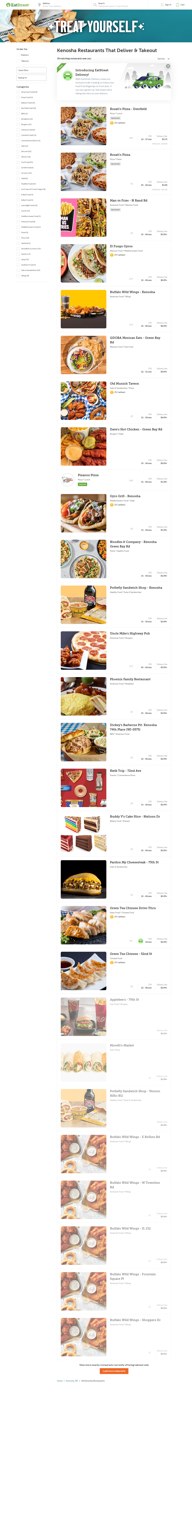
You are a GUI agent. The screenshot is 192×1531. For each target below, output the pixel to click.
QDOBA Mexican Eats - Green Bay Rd (135, 340)
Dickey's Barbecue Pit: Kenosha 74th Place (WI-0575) (133, 727)
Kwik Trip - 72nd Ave (125, 771)
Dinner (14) (25, 157)
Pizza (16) (25, 238)
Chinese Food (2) (28, 130)
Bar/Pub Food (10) (28, 108)
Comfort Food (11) (28, 135)
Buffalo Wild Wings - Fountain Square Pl (133, 1277)
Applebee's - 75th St (124, 999)
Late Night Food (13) (29, 205)
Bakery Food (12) (28, 103)
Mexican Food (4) (28, 221)
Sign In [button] (168, 5)
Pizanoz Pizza (88, 475)
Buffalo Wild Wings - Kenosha (132, 292)
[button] (181, 5)
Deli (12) (24, 146)
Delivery (25, 55)
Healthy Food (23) (28, 184)
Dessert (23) (26, 151)
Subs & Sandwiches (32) (30, 270)
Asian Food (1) (27, 97)
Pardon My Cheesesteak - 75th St (134, 862)
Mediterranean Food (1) (31, 216)
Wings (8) (25, 275)
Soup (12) (25, 259)
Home (60, 1380)
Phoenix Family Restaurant (130, 679)
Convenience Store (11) (30, 140)
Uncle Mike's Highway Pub (130, 633)
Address (46, 3)
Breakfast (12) (27, 119)
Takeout (25, 61)
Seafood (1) (25, 243)
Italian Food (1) (27, 200)
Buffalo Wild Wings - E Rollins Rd (135, 1137)
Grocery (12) (26, 173)
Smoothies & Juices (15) (31, 248)
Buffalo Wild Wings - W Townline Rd (135, 1185)
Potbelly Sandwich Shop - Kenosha (136, 587)
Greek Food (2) (27, 167)
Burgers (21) (26, 124)
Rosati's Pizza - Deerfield (128, 109)
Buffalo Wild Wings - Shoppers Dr (135, 1320)
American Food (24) (29, 92)
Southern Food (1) (28, 265)
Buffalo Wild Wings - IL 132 (130, 1228)
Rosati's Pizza (120, 155)
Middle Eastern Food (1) (31, 227)
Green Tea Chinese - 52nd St (131, 954)
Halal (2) (24, 178)
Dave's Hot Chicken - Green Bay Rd (136, 429)
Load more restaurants (114, 1371)
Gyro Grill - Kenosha (125, 496)
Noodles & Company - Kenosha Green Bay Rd (133, 544)
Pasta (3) (24, 232)
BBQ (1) (24, 113)
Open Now (23, 70)
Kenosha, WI (72, 1380)
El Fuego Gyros (121, 246)
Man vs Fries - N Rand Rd (128, 200)
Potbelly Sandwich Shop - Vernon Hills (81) (135, 1093)
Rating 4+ (22, 77)
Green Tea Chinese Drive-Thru (133, 908)
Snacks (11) (25, 254)
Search (101, 3)
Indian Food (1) (27, 194)
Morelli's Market (122, 1045)
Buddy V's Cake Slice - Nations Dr (135, 816)
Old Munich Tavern (124, 383)
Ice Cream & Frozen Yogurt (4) (33, 189)
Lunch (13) (25, 211)
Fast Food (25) (27, 162)
